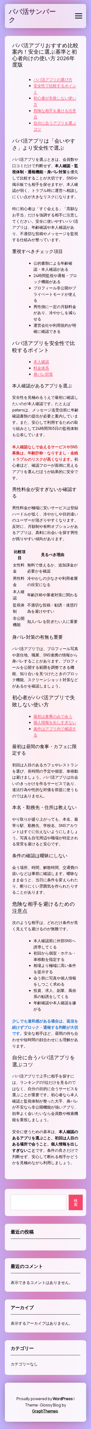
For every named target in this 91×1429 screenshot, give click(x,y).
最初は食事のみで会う (52, 716)
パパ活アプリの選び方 (52, 79)
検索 (76, 1202)
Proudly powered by (45, 1398)
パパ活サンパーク (32, 16)
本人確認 (41, 361)
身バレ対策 (43, 374)
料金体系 (41, 368)
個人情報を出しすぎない (54, 722)
